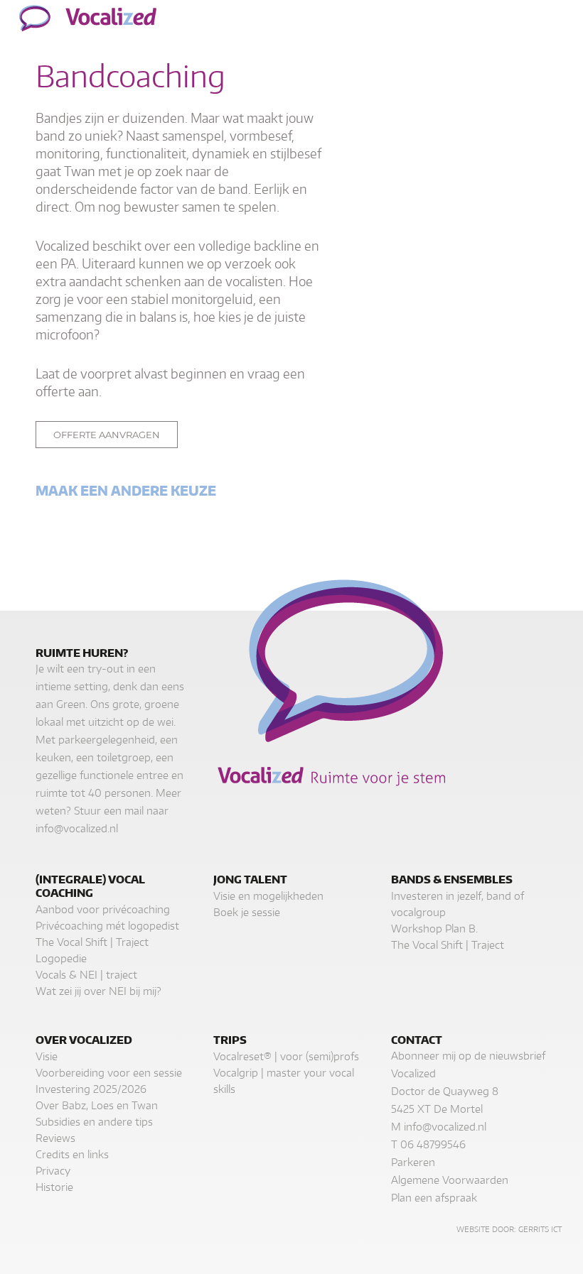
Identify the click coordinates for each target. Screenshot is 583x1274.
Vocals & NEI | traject (86, 974)
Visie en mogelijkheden (268, 896)
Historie (54, 1187)
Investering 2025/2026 (91, 1089)
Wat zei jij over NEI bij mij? (98, 991)
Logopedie (61, 958)
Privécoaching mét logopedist (107, 925)
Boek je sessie (246, 912)
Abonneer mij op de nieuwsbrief (468, 1055)
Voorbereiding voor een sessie (109, 1072)
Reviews (55, 1138)
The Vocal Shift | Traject (92, 942)
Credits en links (72, 1154)
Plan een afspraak (434, 1197)
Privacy (53, 1170)
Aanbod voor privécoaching (103, 909)
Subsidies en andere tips (94, 1121)
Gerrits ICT (540, 1229)
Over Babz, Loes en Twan (97, 1105)
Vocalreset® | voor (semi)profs (286, 1056)
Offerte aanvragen (106, 434)
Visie (47, 1056)
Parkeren (413, 1162)
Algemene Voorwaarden (449, 1180)
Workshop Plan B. (434, 928)
